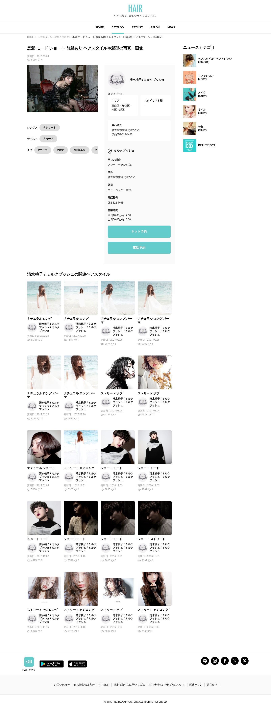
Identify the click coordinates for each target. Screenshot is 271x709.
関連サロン (195, 684)
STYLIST (137, 27)
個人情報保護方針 (84, 684)
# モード (48, 138)
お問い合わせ (62, 684)
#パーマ (42, 149)
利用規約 (104, 684)
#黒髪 (60, 149)
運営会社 (212, 684)
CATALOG (118, 27)
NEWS (171, 27)
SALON (155, 27)
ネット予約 (139, 231)
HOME (100, 27)
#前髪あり (80, 149)
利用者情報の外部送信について (167, 684)
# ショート (49, 127)
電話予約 (139, 247)
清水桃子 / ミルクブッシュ (147, 79)
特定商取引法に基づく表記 (129, 684)
